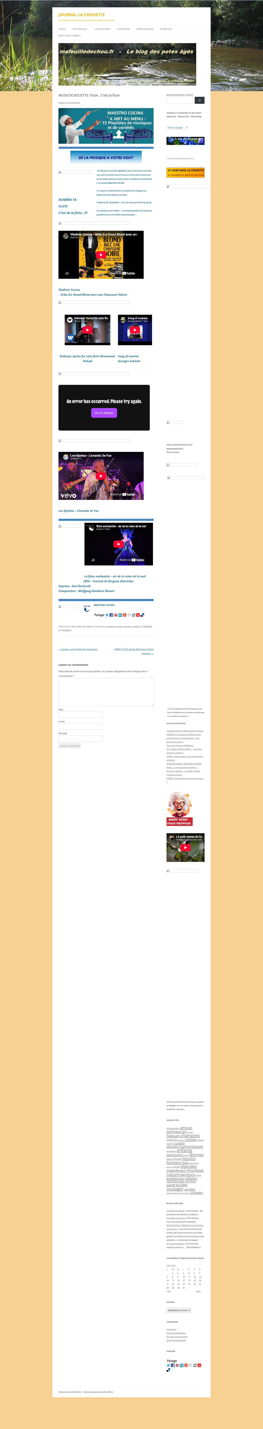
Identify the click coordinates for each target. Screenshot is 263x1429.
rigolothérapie (176, 1181)
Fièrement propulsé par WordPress (98, 1391)
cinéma (181, 1140)
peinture (187, 1174)
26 (195, 1284)
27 (200, 1284)
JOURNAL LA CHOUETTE (81, 14)
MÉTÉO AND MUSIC (145, 29)
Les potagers (123, 29)
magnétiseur (176, 1170)
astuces (190, 1132)
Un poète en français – (177, 1218)
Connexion (171, 1329)
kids (185, 1162)
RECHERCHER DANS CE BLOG (180, 95)
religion (191, 1178)
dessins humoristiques (185, 1146)
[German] (186, 123)
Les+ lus (170, 1167)
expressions (175, 1155)
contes (190, 1139)
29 (173, 1287)
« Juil (168, 1291)
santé (171, 1185)
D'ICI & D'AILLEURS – (176, 1243)
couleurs (170, 1143)
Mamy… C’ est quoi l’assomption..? (182, 767)
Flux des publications (176, 1333)
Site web (62, 733)
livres (177, 1167)
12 (195, 1276)
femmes (196, 1154)
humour (174, 1162)
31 (184, 1287)
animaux (174, 1131)
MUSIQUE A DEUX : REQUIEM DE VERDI (184, 763)
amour (186, 1127)
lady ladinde (194, 1163)
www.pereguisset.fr (175, 448)
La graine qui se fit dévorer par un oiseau (185, 730)
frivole (178, 1159)
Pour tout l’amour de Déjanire (180, 745)
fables (186, 1155)
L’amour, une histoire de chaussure (77, 649)
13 (200, 1276)
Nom (60, 709)
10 (184, 1276)
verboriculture (184, 1193)
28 (168, 1287)
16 (178, 1280)
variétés (135, 626)
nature (173, 1174)
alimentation (173, 1128)
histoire (188, 1158)
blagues (173, 1135)
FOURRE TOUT (166, 29)
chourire (172, 1140)
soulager (175, 1189)
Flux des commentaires (177, 1336)
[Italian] (180, 123)
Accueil (62, 29)
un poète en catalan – (176, 1210)
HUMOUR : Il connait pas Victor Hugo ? (184, 734)
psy (181, 1178)
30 (178, 1287)
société (181, 1184)
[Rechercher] (200, 100)
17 (184, 1280)
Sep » (198, 1291)
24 (184, 1284)
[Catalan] (168, 123)
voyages (197, 1192)
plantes (198, 1175)
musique (127, 626)
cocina (119, 626)
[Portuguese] (183, 123)
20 (200, 1280)
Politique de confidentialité (69, 1391)
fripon (170, 1159)
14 (168, 1280)
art (184, 1131)
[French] (174, 123)
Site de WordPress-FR (176, 1340)
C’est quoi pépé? (102, 29)
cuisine (179, 1143)
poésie (172, 1178)
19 (195, 1280)
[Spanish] (171, 123)
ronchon (190, 1181)
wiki (89, 626)
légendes (189, 1166)
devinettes (171, 1151)
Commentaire (66, 675)
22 (173, 1284)
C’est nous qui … (80, 29)
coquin (200, 1140)
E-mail (61, 721)
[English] (177, 123)
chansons (111, 626)
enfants (184, 1150)
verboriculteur (172, 1193)
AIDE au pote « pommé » (69, 35)
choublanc (66, 630)
